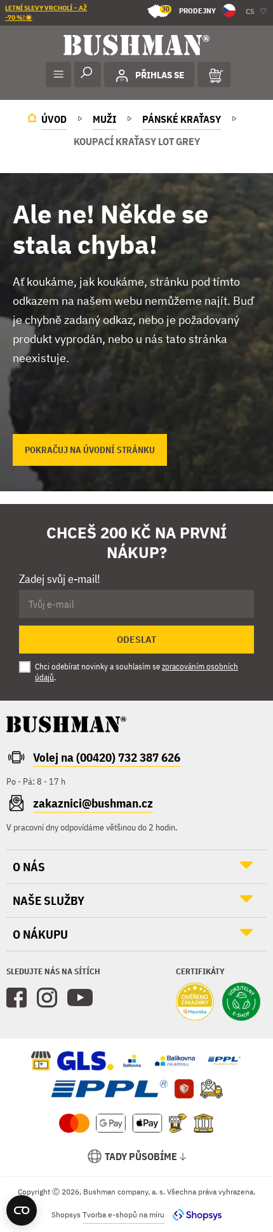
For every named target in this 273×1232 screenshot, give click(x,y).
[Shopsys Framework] (194, 1214)
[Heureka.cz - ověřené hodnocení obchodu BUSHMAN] (195, 1003)
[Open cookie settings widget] (21, 1210)
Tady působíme (141, 1156)
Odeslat (136, 639)
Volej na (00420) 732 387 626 (106, 757)
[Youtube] (80, 998)
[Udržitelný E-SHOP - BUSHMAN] (241, 1003)
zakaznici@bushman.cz (93, 803)
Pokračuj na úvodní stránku (90, 450)
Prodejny (189, 9)
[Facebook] (16, 998)
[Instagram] (47, 998)
